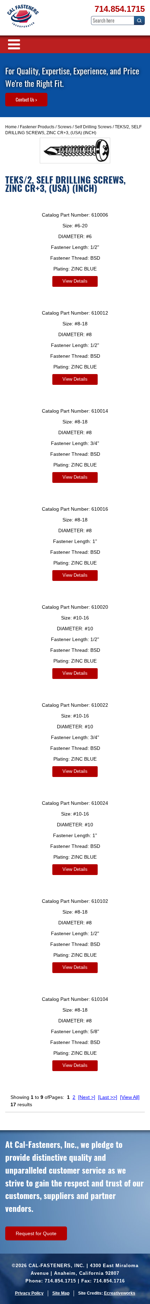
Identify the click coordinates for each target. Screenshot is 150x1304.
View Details (75, 281)
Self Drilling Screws (93, 126)
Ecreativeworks (119, 1293)
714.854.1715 (120, 9)
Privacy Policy (29, 1293)
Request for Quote (36, 1233)
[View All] (130, 1097)
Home (11, 126)
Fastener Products (37, 126)
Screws (65, 126)
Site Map (60, 1293)
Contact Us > (26, 99)
